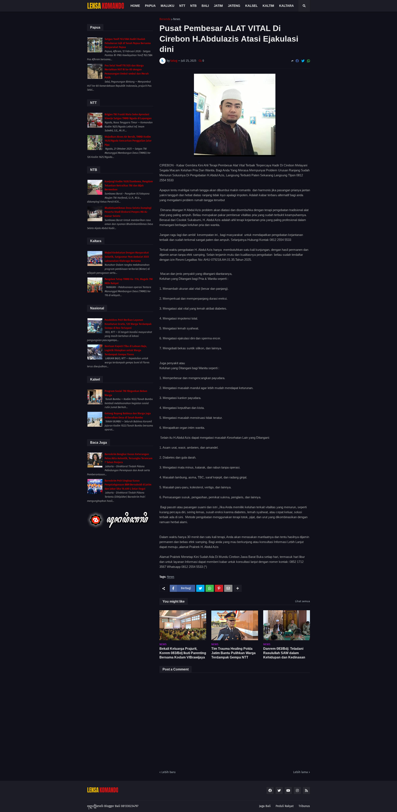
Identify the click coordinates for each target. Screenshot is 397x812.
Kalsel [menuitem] (251, 5)
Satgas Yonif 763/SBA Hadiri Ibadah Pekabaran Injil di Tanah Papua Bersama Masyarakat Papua (128, 43)
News (176, 19)
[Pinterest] (219, 588)
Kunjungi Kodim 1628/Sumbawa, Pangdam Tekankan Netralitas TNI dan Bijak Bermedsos (129, 185)
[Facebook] (297, 61)
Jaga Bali (265, 806)
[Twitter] (303, 61)
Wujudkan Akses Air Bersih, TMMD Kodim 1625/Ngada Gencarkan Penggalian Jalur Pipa (128, 140)
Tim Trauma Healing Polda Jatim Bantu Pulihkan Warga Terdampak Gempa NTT (233, 653)
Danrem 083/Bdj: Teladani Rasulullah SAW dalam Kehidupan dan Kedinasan (284, 653)
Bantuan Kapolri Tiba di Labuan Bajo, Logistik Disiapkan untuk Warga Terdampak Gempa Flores (126, 350)
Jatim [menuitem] (218, 5)
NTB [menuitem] (193, 5)
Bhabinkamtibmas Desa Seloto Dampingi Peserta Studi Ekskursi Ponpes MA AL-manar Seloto (128, 212)
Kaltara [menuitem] (286, 5)
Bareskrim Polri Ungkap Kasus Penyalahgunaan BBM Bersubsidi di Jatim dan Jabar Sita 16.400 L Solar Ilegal (128, 484)
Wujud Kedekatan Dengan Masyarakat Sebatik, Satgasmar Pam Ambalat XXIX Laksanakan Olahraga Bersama (127, 256)
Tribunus (304, 806)
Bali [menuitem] (205, 5)
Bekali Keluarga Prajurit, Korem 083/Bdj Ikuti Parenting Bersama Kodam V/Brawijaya (182, 653)
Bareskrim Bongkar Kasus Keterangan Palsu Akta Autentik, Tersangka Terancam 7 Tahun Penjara (128, 458)
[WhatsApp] (308, 61)
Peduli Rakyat (285, 806)
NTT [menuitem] (182, 5)
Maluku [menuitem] (167, 5)
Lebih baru (168, 772)
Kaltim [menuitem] (268, 5)
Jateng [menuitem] (234, 5)
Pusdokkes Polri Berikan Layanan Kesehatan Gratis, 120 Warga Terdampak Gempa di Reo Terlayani (128, 323)
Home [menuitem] (135, 5)
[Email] (228, 588)
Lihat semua (302, 601)
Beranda (165, 19)
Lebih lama (300, 772)
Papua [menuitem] (150, 5)
